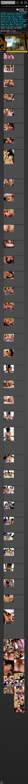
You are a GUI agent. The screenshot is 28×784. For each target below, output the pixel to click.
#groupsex (20, 15)
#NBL (24, 26)
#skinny (19, 26)
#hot (2, 23)
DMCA (2, 781)
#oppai (17, 13)
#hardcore (19, 24)
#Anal (21, 23)
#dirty (21, 18)
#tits (7, 23)
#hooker (16, 19)
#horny (9, 19)
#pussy (16, 23)
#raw (13, 16)
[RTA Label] (2, 783)
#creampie (19, 16)
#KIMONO (3, 13)
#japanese (11, 13)
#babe (24, 21)
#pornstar (23, 19)
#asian (23, 13)
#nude (3, 21)
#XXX (13, 21)
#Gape (3, 24)
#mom (8, 15)
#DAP (25, 24)
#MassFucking (5, 16)
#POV (9, 18)
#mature (3, 15)
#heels (12, 24)
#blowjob (4, 18)
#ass (11, 23)
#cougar (3, 19)
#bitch (18, 21)
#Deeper (15, 18)
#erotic (8, 21)
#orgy (13, 15)
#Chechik (4, 26)
